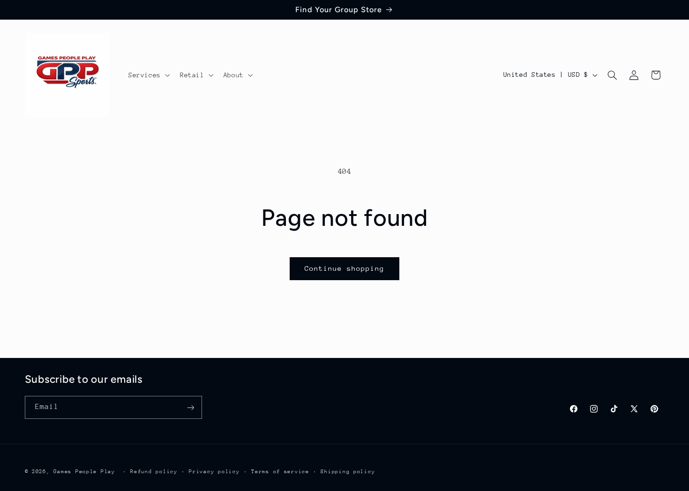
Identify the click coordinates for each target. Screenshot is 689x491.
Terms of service (280, 471)
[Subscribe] (190, 407)
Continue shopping (345, 268)
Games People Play (84, 471)
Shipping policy (348, 471)
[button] (148, 75)
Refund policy (154, 471)
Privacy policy (214, 471)
